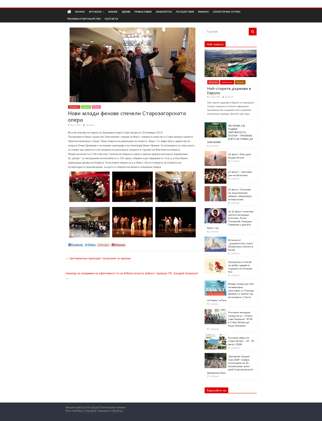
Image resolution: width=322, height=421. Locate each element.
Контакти (111, 18)
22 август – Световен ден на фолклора (240, 173)
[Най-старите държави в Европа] (231, 51)
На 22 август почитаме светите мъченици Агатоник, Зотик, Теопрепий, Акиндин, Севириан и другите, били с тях (230, 219)
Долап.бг (90, 125)
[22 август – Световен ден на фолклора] (215, 170)
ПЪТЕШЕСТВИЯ (185, 11)
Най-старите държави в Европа (229, 90)
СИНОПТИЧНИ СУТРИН (226, 11)
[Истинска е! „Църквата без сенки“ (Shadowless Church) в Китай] (215, 238)
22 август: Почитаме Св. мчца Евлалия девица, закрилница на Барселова (239, 194)
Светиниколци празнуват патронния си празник (98, 258)
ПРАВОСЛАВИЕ (143, 11)
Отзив (96, 107)
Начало (80, 11)
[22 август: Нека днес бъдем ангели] (215, 152)
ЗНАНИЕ (113, 11)
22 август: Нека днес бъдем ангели (239, 155)
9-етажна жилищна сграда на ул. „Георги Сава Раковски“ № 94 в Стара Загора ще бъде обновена (240, 318)
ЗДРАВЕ (126, 11)
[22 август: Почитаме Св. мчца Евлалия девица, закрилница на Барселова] (215, 188)
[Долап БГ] (69, 11)
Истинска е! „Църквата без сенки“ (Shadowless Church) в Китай (241, 245)
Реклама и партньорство (84, 18)
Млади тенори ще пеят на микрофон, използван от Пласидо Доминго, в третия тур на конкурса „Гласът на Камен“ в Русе (230, 292)
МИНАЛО (203, 11)
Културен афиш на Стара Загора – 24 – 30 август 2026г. (241, 341)
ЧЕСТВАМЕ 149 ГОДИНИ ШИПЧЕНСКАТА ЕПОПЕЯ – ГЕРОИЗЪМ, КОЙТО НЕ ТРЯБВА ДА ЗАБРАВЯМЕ (230, 134)
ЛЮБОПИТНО (164, 11)
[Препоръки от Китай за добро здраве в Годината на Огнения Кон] (215, 260)
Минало (240, 82)
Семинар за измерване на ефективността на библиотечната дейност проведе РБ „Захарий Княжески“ (131, 275)
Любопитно (227, 82)
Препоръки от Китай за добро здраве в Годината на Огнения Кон (240, 267)
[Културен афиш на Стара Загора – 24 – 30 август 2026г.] (215, 336)
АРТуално (95, 11)
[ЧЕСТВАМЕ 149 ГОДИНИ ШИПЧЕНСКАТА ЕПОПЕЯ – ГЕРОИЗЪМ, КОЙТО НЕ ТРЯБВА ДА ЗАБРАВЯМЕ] (215, 124)
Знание (86, 107)
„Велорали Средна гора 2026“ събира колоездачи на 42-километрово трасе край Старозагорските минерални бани (230, 364)
